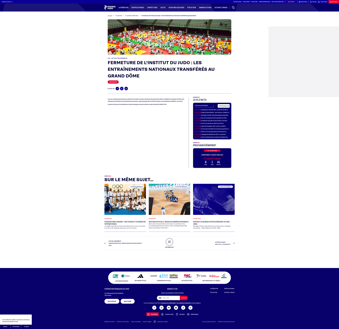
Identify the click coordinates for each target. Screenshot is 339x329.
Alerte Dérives (291, 1)
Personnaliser (15, 326)
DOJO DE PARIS (254, 1)
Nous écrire (127, 301)
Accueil (110, 15)
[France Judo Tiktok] (183, 307)
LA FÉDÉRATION (214, 288)
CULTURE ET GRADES (229, 292)
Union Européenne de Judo (209, 321)
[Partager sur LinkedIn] (126, 88)
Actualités (119, 15)
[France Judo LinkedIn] (190, 307)
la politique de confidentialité (168, 303)
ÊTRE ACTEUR (213, 292)
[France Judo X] (161, 307)
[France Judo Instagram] (176, 307)
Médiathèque (304, 1)
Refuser (5, 326)
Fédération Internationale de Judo (226, 321)
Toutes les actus (223, 106)
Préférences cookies (109, 321)
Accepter (26, 326)
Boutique (314, 1)
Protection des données (123, 321)
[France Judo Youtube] (169, 307)
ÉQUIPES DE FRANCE (229, 288)
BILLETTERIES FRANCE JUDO (278, 1)
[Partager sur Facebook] (117, 88)
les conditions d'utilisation (183, 303)
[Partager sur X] (122, 88)
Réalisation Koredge (162, 321)
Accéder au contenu (6, 1)
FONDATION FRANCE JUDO (264, 1)
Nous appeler (112, 301)
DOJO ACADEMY (246, 1)
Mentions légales (147, 321)
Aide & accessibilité (136, 321)
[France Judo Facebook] (154, 307)
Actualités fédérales (131, 15)
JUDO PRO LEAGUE (238, 1)
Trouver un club (323, 1)
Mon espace (335, 1)
